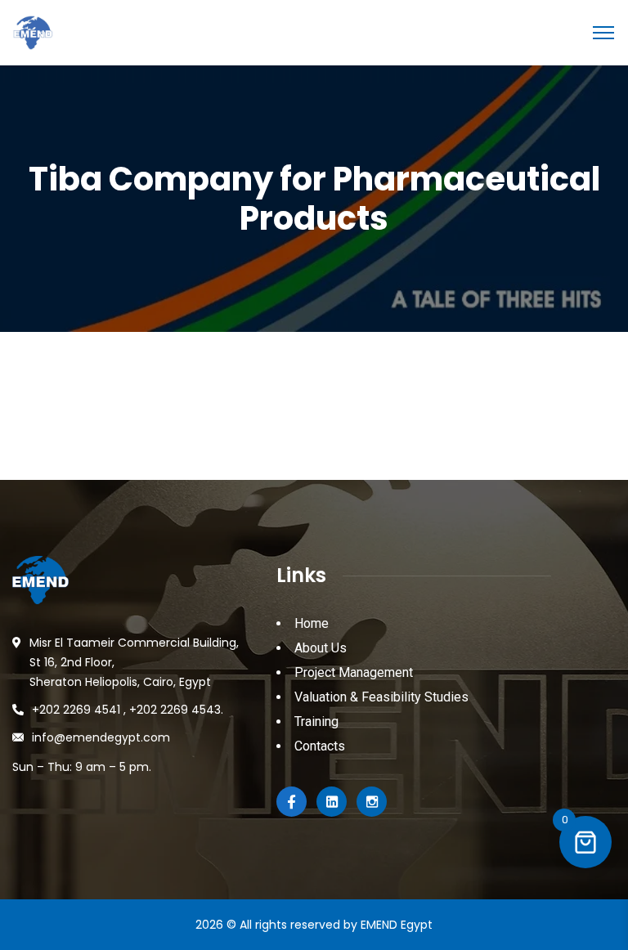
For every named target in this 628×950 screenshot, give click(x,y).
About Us (320, 648)
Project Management (353, 672)
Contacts (319, 746)
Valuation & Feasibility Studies (381, 697)
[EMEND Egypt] (32, 31)
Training (316, 721)
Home (311, 623)
